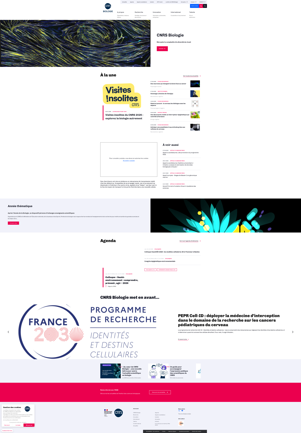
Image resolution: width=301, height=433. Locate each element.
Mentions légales (172, 431)
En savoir (161, 48)
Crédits (163, 431)
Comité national (137, 423)
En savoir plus (182, 152)
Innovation (159, 14)
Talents (192, 14)
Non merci (7, 425)
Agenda (132, 2)
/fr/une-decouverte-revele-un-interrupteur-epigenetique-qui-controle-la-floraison (175, 115)
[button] (7, 430)
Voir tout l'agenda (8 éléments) (189, 241)
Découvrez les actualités (158, 392)
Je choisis (18, 425)
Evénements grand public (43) (167, 269)
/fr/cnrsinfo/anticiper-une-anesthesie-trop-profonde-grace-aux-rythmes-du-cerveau (175, 128)
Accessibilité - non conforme (152, 431)
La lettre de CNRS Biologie (172, 2)
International (178, 13)
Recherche (140, 14)
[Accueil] (108, 8)
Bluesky (182, 410)
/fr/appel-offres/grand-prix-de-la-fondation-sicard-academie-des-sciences (182, 186)
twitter (179, 410)
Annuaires (183, 2)
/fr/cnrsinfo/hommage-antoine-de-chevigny (175, 94)
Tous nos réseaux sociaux (184, 413)
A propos (123, 14)
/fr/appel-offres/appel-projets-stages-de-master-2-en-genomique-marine (182, 175)
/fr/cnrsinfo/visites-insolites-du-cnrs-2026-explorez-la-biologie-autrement (121, 100)
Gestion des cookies (196, 431)
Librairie (152, 2)
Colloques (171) (150, 269)
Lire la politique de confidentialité (10, 420)
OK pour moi (29, 425)
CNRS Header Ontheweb (201, 6)
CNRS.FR (201, 2)
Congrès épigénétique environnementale (172, 260)
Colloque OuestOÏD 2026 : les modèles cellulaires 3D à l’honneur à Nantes (172, 250)
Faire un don (194, 6)
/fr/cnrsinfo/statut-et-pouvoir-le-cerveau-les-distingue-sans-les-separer (175, 104)
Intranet (193, 2)
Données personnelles (184, 431)
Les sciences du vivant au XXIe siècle (162, 424)
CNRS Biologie (136, 412)
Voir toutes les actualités (190, 76)
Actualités (124, 2)
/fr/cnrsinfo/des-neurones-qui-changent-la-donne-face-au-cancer (175, 84)
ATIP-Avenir (160, 2)
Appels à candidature (142, 2)
